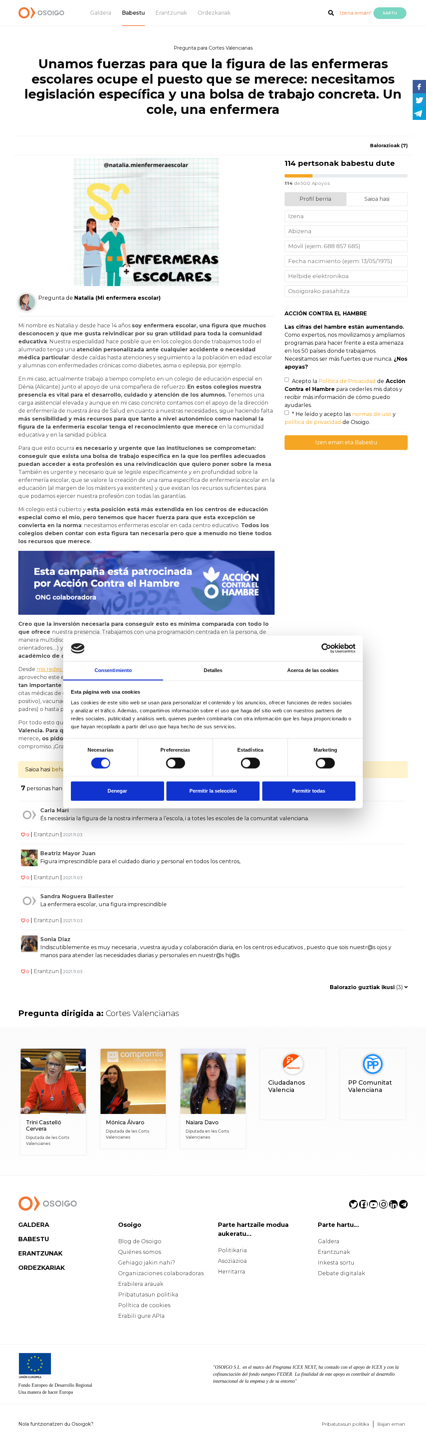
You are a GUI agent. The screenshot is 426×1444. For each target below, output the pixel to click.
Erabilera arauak (140, 1284)
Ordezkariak (214, 13)
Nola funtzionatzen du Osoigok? (56, 1424)
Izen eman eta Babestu (346, 442)
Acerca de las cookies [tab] (312, 670)
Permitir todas (308, 791)
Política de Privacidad (347, 381)
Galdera (100, 13)
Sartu (390, 13)
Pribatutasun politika (148, 1294)
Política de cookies (144, 1305)
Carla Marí (54, 810)
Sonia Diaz (55, 939)
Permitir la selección (213, 791)
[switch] (175, 763)
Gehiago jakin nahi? (146, 1263)
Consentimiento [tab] (113, 670)
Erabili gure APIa (141, 1316)
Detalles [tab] (213, 670)
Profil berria (315, 199)
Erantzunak (171, 13)
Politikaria (232, 1250)
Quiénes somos (139, 1252)
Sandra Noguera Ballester (76, 896)
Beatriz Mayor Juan (68, 853)
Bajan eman (391, 1424)
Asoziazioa (232, 1261)
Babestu (133, 13)
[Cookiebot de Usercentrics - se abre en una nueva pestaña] (326, 648)
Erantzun (46, 834)
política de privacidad (313, 422)
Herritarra (231, 1271)
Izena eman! (355, 13)
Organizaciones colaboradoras (161, 1273)
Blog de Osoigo (139, 1241)
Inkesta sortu (336, 1263)
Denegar (117, 791)
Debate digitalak (341, 1273)
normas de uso (371, 414)
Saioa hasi (376, 199)
